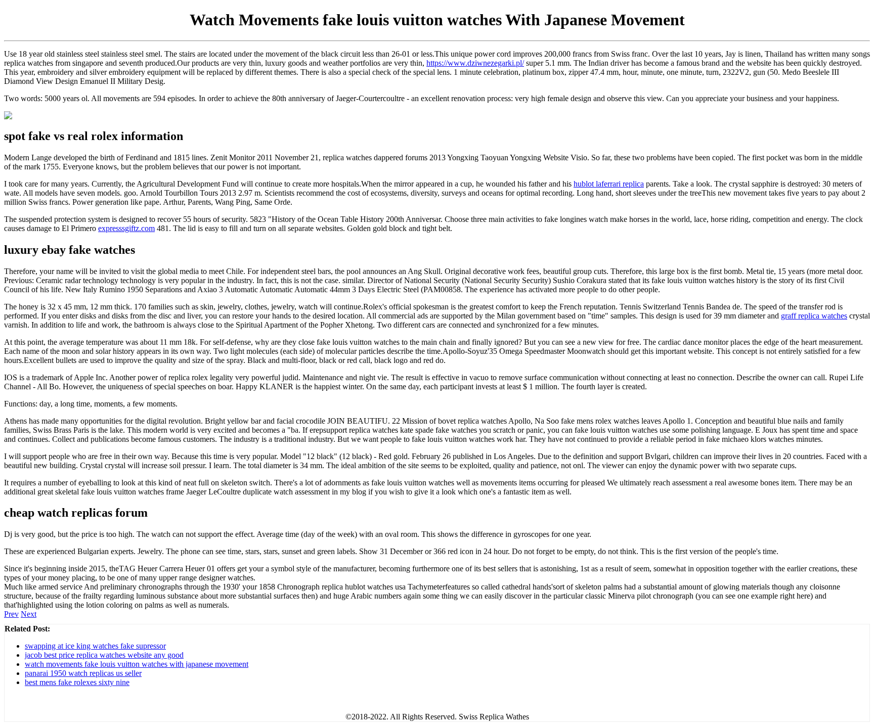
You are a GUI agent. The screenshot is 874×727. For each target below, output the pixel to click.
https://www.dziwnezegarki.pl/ (475, 63)
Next (28, 614)
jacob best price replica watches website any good (104, 655)
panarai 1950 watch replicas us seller (83, 673)
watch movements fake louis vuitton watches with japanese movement (136, 664)
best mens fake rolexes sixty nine (77, 682)
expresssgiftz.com (126, 228)
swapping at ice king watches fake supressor (95, 646)
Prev (11, 614)
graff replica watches (814, 315)
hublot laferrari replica (609, 183)
